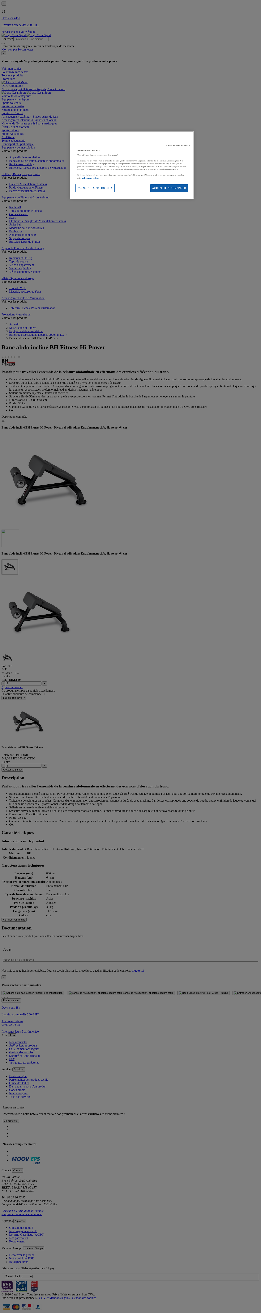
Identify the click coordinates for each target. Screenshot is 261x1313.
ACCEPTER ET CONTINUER (169, 188)
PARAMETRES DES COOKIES (95, 188)
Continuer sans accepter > (178, 145)
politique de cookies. (90, 178)
